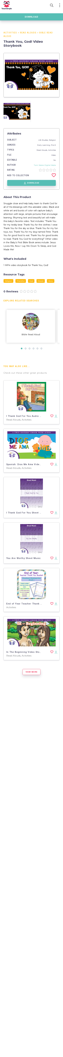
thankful (20, 281)
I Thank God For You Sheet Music (26, 512)
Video (53, 155)
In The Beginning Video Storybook (26, 652)
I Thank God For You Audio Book (25, 416)
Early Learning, (44, 145)
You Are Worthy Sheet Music (23, 558)
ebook (40, 281)
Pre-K (53, 145)
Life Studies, (43, 140)
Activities (10, 32)
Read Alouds (28, 32)
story (50, 281)
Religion (52, 140)
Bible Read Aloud (31, 334)
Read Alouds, (42, 150)
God (31, 281)
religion (8, 281)
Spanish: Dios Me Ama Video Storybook (30, 464)
